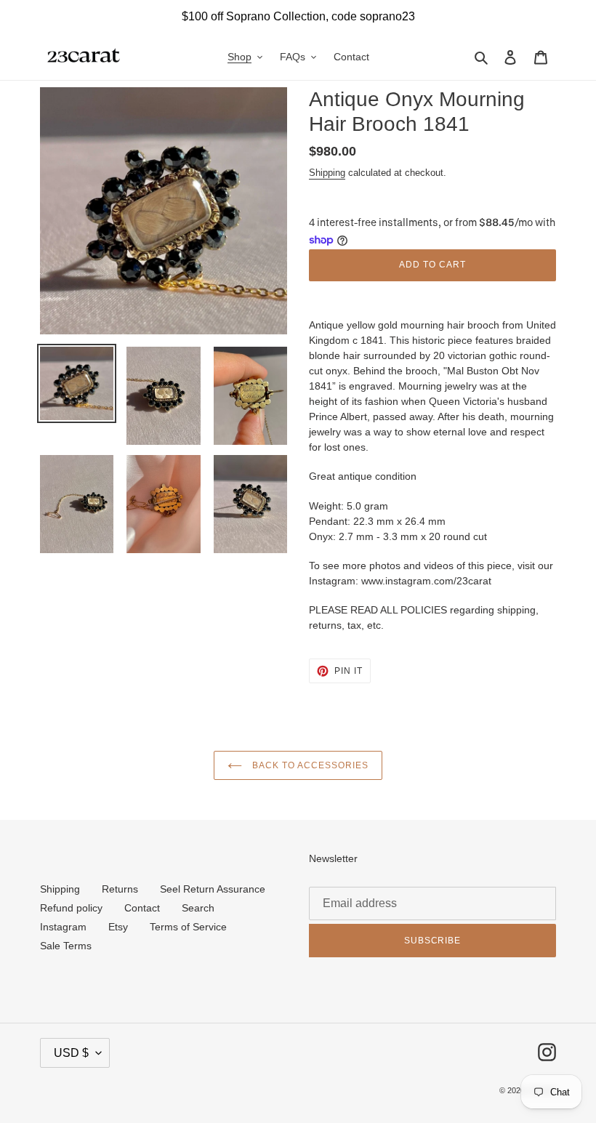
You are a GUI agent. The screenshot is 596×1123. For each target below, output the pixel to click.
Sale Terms (66, 945)
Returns (120, 889)
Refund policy (71, 908)
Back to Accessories (308, 765)
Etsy (118, 927)
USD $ (71, 1053)
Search (198, 908)
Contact (142, 908)
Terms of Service (188, 927)
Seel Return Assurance (212, 889)
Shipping (327, 172)
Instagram (63, 927)
